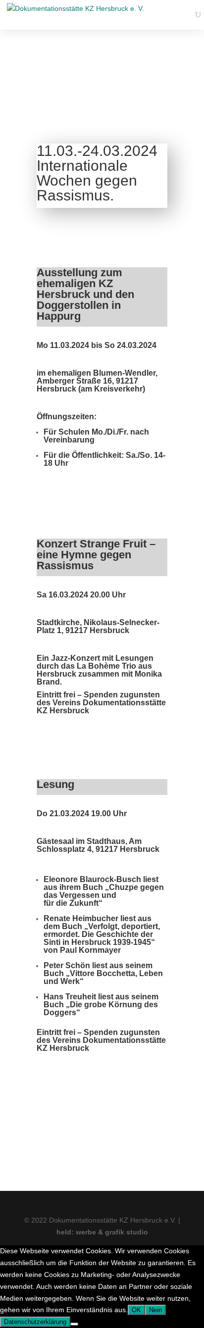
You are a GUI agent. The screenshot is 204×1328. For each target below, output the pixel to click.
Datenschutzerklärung (35, 1322)
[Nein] (74, 1324)
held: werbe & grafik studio (102, 1232)
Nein (155, 1310)
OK (136, 1310)
